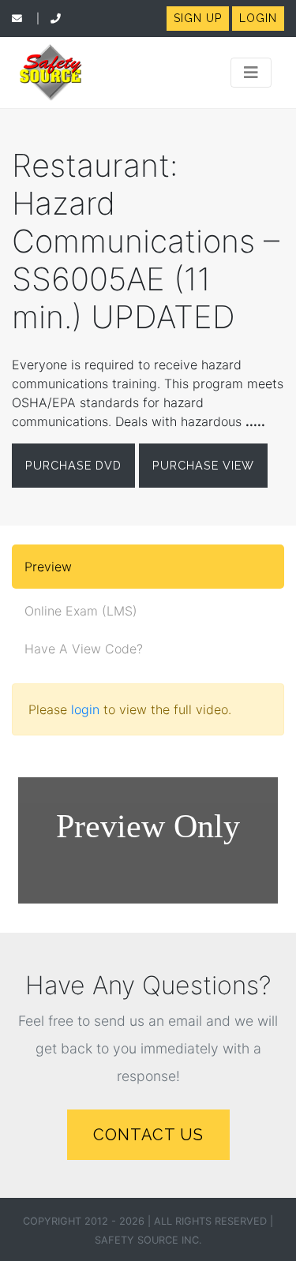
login (85, 709)
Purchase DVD (73, 465)
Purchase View (203, 465)
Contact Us (148, 1134)
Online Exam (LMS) (80, 611)
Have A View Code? (83, 649)
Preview (48, 566)
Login (258, 18)
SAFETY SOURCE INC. (148, 1240)
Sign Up (198, 18)
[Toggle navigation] (251, 73)
